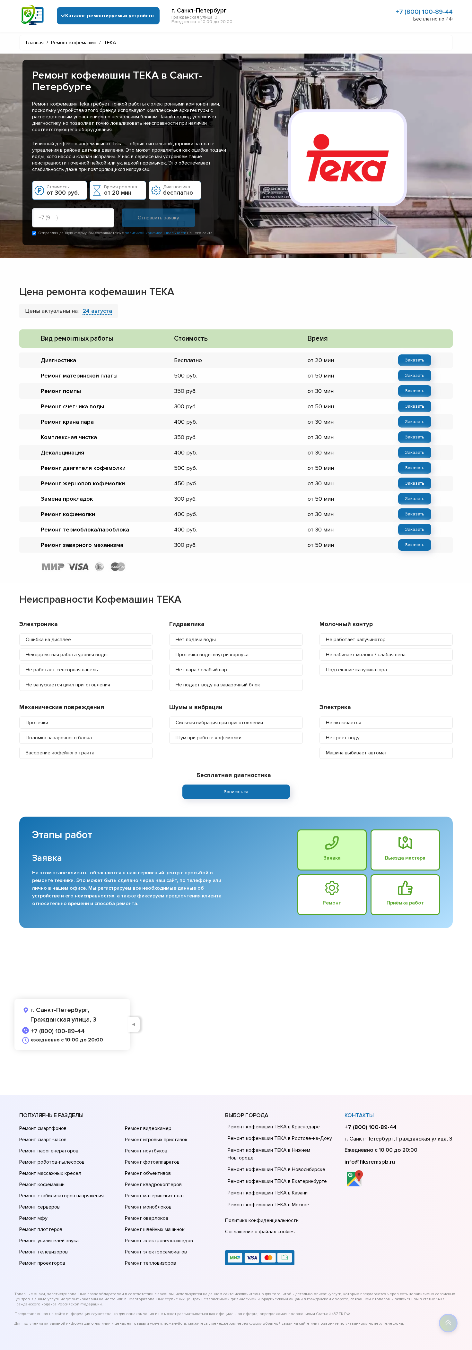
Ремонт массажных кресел (50, 1173)
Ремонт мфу (33, 1218)
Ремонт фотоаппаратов (152, 1162)
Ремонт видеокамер (148, 1128)
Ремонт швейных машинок (155, 1229)
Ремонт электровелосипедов (159, 1240)
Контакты (359, 1115)
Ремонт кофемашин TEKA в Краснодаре (274, 1127)
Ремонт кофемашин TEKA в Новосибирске (276, 1169)
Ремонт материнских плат (155, 1196)
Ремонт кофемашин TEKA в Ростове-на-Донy (280, 1138)
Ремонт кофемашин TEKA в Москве (268, 1204)
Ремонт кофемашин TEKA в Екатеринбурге (277, 1181)
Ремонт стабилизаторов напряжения (61, 1196)
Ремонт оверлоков (146, 1218)
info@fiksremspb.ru (370, 1161)
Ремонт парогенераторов (48, 1151)
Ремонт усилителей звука (49, 1240)
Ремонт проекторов (42, 1263)
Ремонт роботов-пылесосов (51, 1162)
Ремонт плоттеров (40, 1229)
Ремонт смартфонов (42, 1128)
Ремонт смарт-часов (42, 1139)
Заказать (414, 360)
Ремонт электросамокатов (156, 1252)
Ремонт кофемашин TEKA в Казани (268, 1193)
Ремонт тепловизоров (150, 1263)
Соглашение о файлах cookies (260, 1231)
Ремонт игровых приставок (156, 1139)
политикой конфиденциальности (155, 233)
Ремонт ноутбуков (146, 1151)
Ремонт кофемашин (42, 1184)
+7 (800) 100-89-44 (424, 12)
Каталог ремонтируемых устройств (109, 16)
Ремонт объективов (148, 1173)
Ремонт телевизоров (43, 1252)
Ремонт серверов (39, 1207)
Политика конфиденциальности (262, 1220)
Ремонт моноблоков (148, 1207)
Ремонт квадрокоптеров (153, 1184)
